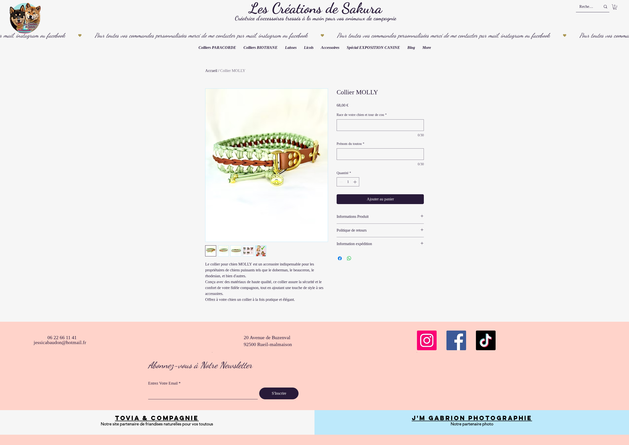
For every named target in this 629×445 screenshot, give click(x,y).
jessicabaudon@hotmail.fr (60, 342)
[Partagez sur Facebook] (340, 258)
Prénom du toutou (350, 144)
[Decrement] (340, 182)
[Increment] (355, 182)
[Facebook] (456, 340)
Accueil (211, 71)
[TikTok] (486, 340)
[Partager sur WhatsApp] (349, 258)
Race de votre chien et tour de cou (362, 115)
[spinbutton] (347, 182)
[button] (615, 7)
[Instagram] (427, 340)
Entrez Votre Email (163, 383)
